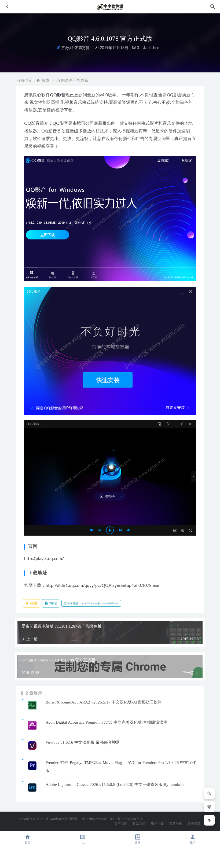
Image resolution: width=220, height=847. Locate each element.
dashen (152, 48)
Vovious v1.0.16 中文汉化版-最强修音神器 (83, 742)
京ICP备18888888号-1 (125, 818)
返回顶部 (193, 823)
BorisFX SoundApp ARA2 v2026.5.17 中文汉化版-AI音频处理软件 (104, 702)
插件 (138, 842)
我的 (193, 842)
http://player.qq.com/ (44, 559)
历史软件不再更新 (75, 48)
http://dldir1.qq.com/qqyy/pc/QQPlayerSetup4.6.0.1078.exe (102, 585)
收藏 (33, 603)
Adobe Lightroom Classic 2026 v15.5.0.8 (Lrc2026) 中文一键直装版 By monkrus (115, 784)
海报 (52, 603)
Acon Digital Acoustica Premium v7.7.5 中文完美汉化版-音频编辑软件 (106, 722)
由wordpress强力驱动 (62, 818)
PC (83, 842)
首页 (45, 81)
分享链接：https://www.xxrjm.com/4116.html (93, 603)
